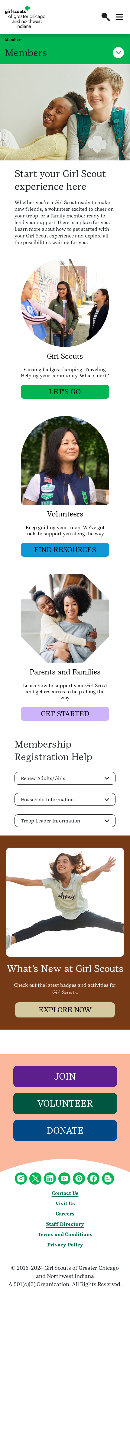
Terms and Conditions (65, 1234)
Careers (65, 1214)
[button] (105, 17)
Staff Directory (65, 1224)
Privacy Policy (65, 1245)
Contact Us (65, 1193)
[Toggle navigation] (119, 17)
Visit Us (65, 1203)
